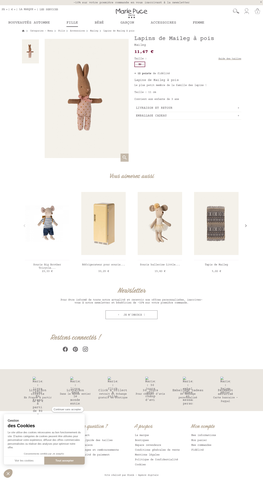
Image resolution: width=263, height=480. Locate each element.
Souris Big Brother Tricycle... (47, 266)
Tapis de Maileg (216, 264)
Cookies (140, 464)
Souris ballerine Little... (160, 264)
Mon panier (199, 440)
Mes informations (203, 435)
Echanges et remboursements (99, 450)
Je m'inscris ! (133, 315)
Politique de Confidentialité (156, 459)
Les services (49, 9)
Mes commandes (201, 445)
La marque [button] (26, 9)
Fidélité (197, 450)
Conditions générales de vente (157, 450)
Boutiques (142, 440)
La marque (142, 435)
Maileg (140, 45)
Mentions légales (147, 454)
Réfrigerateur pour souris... (103, 264)
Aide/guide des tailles (96, 440)
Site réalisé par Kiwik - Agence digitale (131, 475)
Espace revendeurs (148, 445)
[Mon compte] (246, 11)
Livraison (86, 445)
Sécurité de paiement (94, 454)
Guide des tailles (229, 59)
